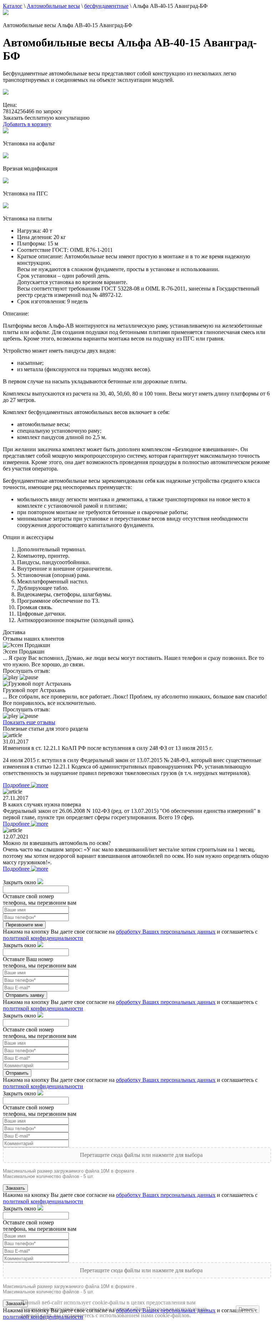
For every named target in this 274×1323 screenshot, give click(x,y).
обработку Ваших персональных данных (165, 932)
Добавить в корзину (27, 124)
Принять (248, 1309)
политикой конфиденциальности (43, 938)
